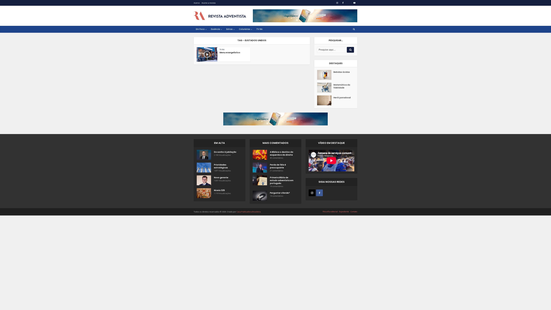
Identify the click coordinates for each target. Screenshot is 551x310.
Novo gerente (221, 177)
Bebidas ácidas (341, 72)
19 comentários (276, 186)
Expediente (344, 211)
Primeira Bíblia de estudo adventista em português (281, 180)
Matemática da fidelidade (341, 86)
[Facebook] (319, 192)
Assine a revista (209, 3)
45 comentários (276, 158)
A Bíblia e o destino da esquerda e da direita (281, 153)
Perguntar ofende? (280, 192)
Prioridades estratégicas (221, 166)
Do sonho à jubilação (225, 152)
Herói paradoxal (342, 97)
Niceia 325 (219, 190)
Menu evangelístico (230, 52)
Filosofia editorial (330, 211)
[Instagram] (312, 192)
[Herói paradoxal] (325, 100)
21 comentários (276, 170)
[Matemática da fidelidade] (325, 88)
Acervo (197, 3)
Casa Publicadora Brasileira (248, 211)
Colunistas (244, 29)
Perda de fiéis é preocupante (278, 166)
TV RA (259, 29)
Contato (353, 211)
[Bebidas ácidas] (325, 75)
